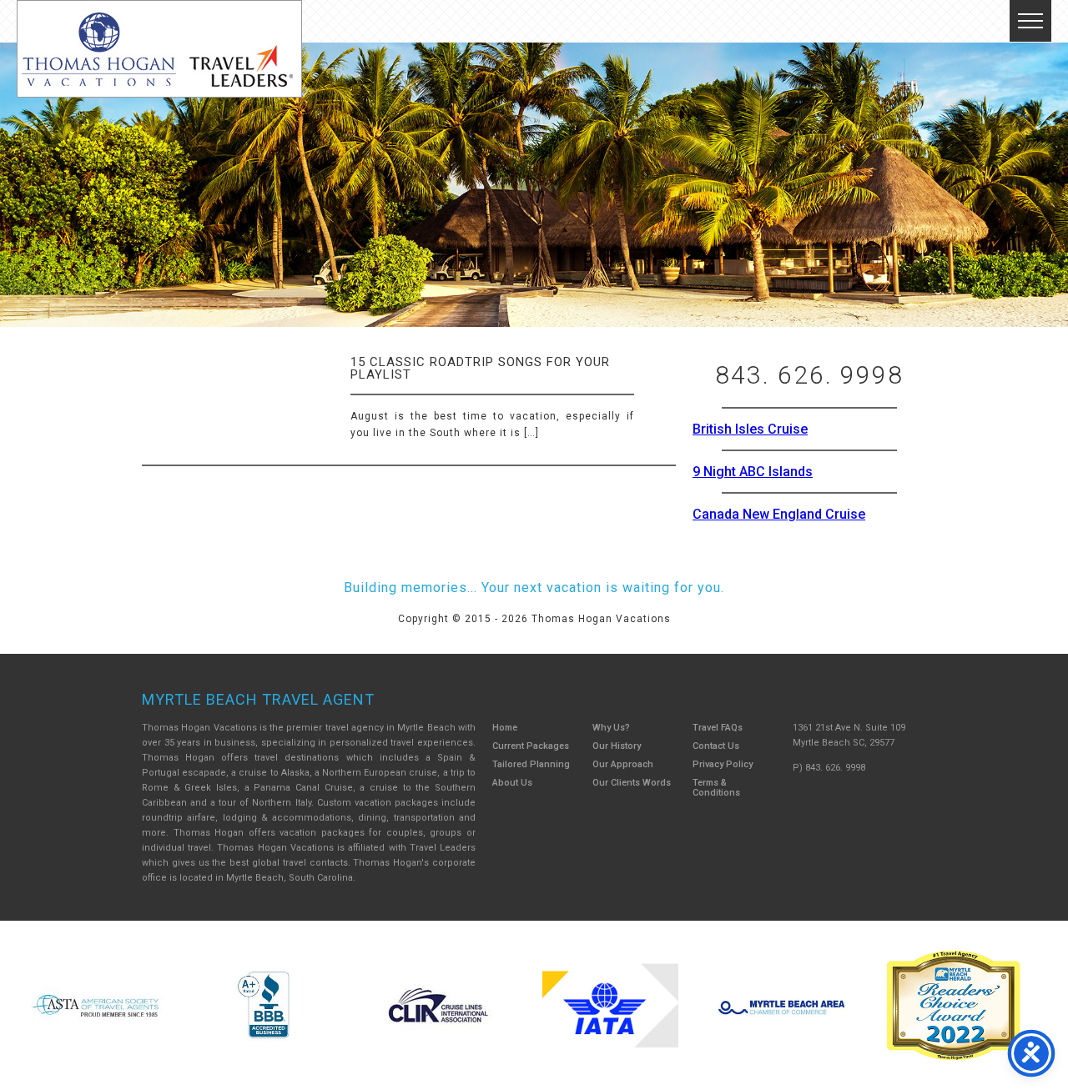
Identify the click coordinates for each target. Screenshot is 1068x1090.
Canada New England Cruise (779, 514)
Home (504, 727)
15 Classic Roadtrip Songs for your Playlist (480, 368)
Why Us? (611, 727)
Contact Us (716, 746)
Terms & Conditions (716, 787)
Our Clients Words (631, 782)
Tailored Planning (531, 764)
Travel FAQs (718, 727)
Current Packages (530, 746)
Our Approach (622, 764)
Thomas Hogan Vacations (159, 49)
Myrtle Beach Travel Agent (258, 699)
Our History (616, 746)
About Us (512, 782)
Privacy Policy (723, 764)
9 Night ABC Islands (753, 472)
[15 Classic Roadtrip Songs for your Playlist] (152, 351)
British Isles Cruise (750, 429)
